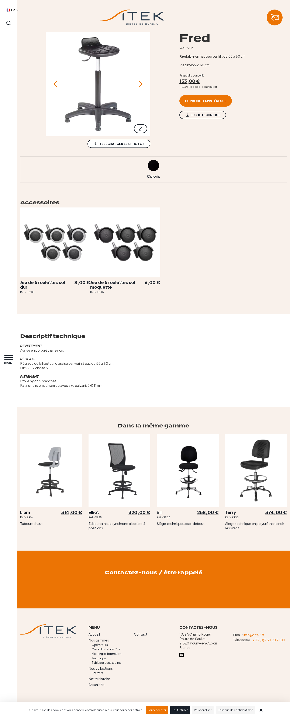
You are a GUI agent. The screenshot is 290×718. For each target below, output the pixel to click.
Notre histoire (99, 678)
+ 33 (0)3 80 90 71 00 (268, 640)
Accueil (94, 634)
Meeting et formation (106, 653)
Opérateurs (100, 645)
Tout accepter (157, 710)
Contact (140, 634)
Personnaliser (202, 710)
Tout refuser (180, 710)
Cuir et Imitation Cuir (106, 649)
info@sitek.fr (254, 635)
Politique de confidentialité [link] (235, 710)
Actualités (96, 684)
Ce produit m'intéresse (205, 101)
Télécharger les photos (122, 144)
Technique (99, 658)
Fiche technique (205, 115)
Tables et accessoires (106, 662)
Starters (97, 673)
